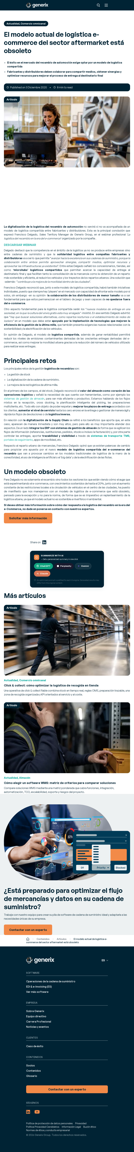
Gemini (85, 566)
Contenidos (43, 939)
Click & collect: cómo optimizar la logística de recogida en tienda (51, 685)
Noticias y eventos (37, 1026)
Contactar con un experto (67, 1089)
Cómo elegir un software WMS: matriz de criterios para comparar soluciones (60, 783)
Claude (44, 573)
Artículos (62, 939)
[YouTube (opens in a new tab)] (37, 1112)
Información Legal (71, 1126)
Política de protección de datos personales (49, 1123)
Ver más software (37, 991)
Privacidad (80, 1123)
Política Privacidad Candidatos (42, 1126)
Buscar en (98, 5)
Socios (30, 1065)
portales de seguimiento (18, 439)
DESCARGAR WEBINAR (20, 245)
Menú (106, 5)
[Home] (27, 939)
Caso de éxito (34, 1046)
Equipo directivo (36, 1016)
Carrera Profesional (38, 1021)
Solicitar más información (28, 518)
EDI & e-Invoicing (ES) (39, 986)
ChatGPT (45, 566)
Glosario (31, 1076)
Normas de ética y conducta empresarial (48, 1130)
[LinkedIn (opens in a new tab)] (44, 542)
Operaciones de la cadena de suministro (50, 981)
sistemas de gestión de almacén (24, 398)
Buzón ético (89, 1126)
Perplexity (65, 566)
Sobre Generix (35, 1011)
